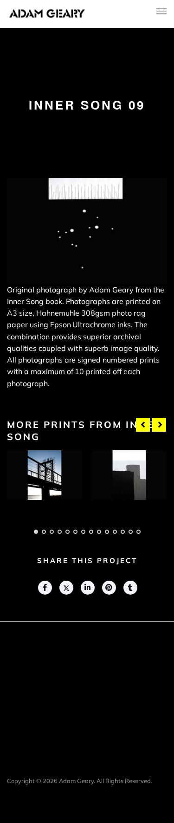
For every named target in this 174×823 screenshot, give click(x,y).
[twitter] (66, 588)
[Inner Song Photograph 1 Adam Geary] (44, 475)
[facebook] (45, 588)
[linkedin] (87, 588)
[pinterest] (109, 588)
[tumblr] (130, 588)
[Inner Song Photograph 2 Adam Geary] (129, 475)
